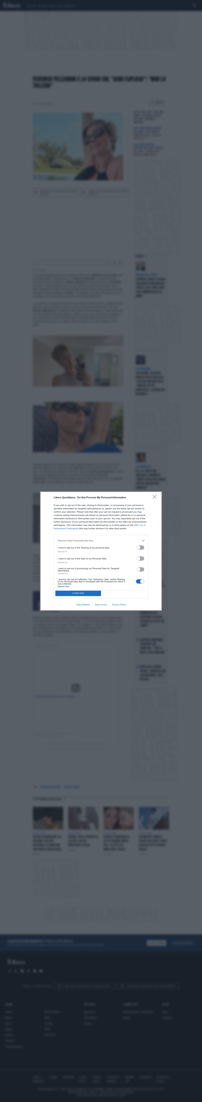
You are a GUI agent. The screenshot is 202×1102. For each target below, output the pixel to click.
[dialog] (101, 551)
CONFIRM (78, 593)
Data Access (101, 604)
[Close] (156, 498)
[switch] (140, 547)
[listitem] (101, 540)
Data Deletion (83, 604)
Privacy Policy (119, 604)
